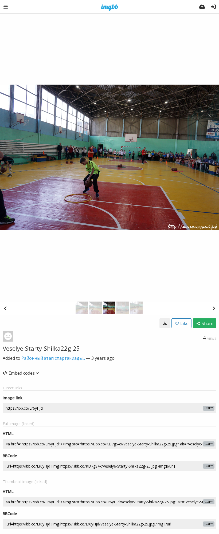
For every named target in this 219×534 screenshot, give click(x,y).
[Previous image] (5, 308)
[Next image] (213, 308)
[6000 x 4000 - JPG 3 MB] (164, 323)
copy (209, 408)
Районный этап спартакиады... (53, 358)
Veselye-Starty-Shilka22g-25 (41, 348)
